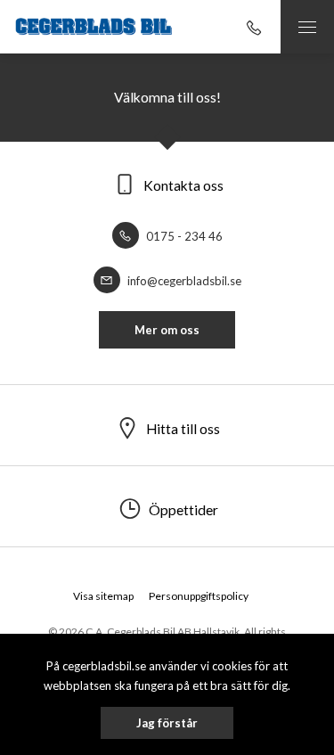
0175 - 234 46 (183, 236)
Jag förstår (167, 723)
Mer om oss (167, 330)
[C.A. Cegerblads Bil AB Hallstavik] (93, 27)
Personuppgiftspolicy (198, 596)
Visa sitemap (103, 596)
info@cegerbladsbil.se (183, 281)
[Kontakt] (254, 26)
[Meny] (307, 26)
